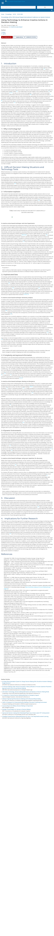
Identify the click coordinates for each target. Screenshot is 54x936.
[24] (38, 506)
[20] (5, 373)
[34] (10, 533)
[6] (11, 450)
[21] (47, 332)
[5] (10, 445)
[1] (49, 91)
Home (2, 14)
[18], (24, 294)
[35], (32, 386)
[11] (11, 374)
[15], (24, 234)
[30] (38, 200)
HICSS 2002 (20, 14)
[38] (46, 234)
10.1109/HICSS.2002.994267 (15, 27)
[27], (12, 92)
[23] (17, 91)
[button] (52, 10)
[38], (22, 234)
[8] (1, 100)
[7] (7, 388)
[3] (46, 475)
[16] (28, 294)
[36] (30, 94)
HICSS (14, 14)
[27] (14, 102)
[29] (13, 287)
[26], (30, 386)
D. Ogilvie (3, 34)
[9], (1, 374)
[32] (50, 448)
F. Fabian (3, 32)
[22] (23, 422)
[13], (39, 287)
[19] (20, 378)
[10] (32, 392)
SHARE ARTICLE (19, 37)
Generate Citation (31, 37)
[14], (44, 69)
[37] (9, 283)
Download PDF (8, 37)
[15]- (24, 241)
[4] (50, 94)
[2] (9, 92)
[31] (23, 388)
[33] (11, 313)
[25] (26, 294)
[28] (25, 234)
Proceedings (8, 14)
